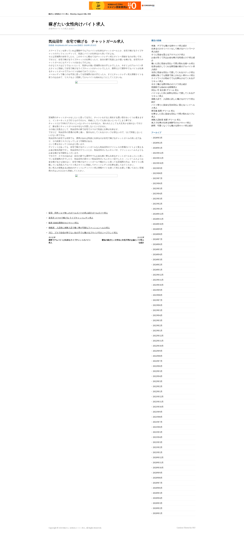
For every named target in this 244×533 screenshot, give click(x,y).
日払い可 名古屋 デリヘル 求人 (165, 90)
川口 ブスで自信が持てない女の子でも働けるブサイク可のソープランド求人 (83, 232)
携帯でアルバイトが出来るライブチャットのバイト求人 (70, 240)
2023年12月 (158, 275)
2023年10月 (158, 285)
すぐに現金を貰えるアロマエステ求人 (168, 54)
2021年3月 (157, 442)
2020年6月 (157, 488)
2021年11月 (158, 401)
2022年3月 (157, 381)
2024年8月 (157, 234)
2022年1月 (157, 391)
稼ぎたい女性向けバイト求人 (77, 24)
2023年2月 (157, 325)
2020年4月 (157, 498)
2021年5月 (157, 432)
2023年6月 (157, 305)
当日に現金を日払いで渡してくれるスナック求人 (173, 72)
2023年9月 (157, 290)
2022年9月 (157, 351)
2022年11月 (158, 341)
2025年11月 (158, 158)
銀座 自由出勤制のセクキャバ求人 (64, 223)
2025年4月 (157, 193)
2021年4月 (157, 437)
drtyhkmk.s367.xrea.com (66, 45)
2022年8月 (157, 356)
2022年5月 (157, 371)
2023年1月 (157, 330)
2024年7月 (157, 239)
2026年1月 (157, 148)
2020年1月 (157, 513)
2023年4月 (157, 315)
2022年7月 (157, 361)
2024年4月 (157, 254)
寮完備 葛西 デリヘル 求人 (163, 111)
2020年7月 (157, 483)
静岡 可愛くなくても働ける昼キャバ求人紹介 (172, 125)
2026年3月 (157, 138)
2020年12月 (158, 457)
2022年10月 (158, 346)
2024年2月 (157, 264)
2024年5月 (157, 249)
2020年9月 (157, 473)
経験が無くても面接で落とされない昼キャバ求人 (173, 75)
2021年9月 (157, 412)
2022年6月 (157, 366)
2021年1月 (157, 452)
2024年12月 (158, 214)
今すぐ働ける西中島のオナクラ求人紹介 (169, 84)
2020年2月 (157, 508)
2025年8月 (157, 173)
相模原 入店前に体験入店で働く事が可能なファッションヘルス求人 (79, 228)
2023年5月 (157, 310)
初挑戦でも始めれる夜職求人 (164, 87)
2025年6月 (157, 183)
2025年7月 (157, 178)
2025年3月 (157, 198)
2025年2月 (157, 204)
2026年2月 (157, 143)
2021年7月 (157, 422)
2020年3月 (157, 503)
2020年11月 (158, 462)
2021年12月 (158, 396)
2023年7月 (157, 300)
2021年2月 (157, 447)
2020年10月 (158, 467)
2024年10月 (158, 224)
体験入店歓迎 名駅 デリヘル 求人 (166, 120)
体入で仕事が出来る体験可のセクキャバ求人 (171, 123)
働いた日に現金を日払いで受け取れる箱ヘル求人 (173, 63)
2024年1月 (157, 270)
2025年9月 (157, 168)
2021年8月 (157, 417)
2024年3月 (157, 259)
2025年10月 (158, 163)
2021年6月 (157, 427)
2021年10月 (158, 407)
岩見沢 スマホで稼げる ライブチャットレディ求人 (71, 218)
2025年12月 (158, 153)
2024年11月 (158, 219)
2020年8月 (157, 478)
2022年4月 (157, 376)
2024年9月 (157, 229)
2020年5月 (157, 493)
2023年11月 (158, 280)
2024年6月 (157, 244)
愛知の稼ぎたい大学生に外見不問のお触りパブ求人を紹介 (123, 240)
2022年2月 (157, 386)
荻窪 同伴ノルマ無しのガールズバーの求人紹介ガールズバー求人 (78, 213)
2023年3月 (157, 320)
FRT (193, 528)
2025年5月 (157, 188)
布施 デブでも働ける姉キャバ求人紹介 (169, 46)
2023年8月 (157, 295)
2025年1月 (157, 209)
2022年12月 (158, 336)
